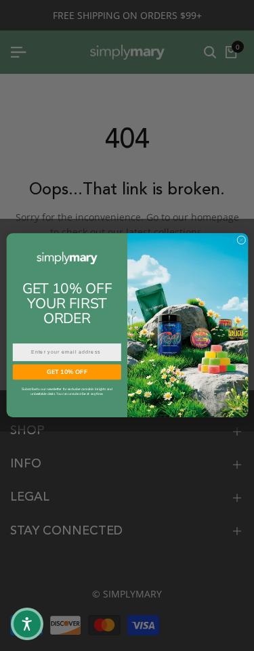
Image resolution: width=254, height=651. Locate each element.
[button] (27, 624)
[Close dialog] (241, 240)
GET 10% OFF (67, 372)
